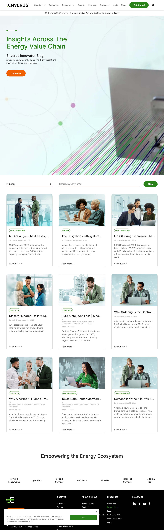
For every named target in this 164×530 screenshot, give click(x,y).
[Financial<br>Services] (127, 470)
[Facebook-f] (140, 504)
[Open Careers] (109, 5)
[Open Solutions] (45, 5)
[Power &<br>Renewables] (14, 470)
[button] (153, 5)
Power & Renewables (65, 526)
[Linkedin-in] (134, 504)
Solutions (60, 503)
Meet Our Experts (114, 518)
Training (60, 507)
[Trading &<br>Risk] (150, 470)
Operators (37, 480)
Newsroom (111, 503)
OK (83, 518)
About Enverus (88, 503)
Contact (85, 507)
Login (109, 522)
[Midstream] (82, 472)
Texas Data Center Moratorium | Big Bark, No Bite (94, 399)
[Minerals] (104, 472)
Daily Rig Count (113, 515)
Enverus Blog (112, 507)
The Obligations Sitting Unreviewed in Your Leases (95, 236)
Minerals (104, 480)
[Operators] (36, 472)
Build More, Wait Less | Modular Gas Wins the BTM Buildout (101, 316)
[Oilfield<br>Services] (59, 470)
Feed (109, 511)
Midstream (82, 480)
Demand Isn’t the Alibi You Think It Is (138, 399)
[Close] (96, 512)
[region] (51, 517)
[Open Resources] (74, 5)
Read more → (15, 263)
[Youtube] (145, 504)
